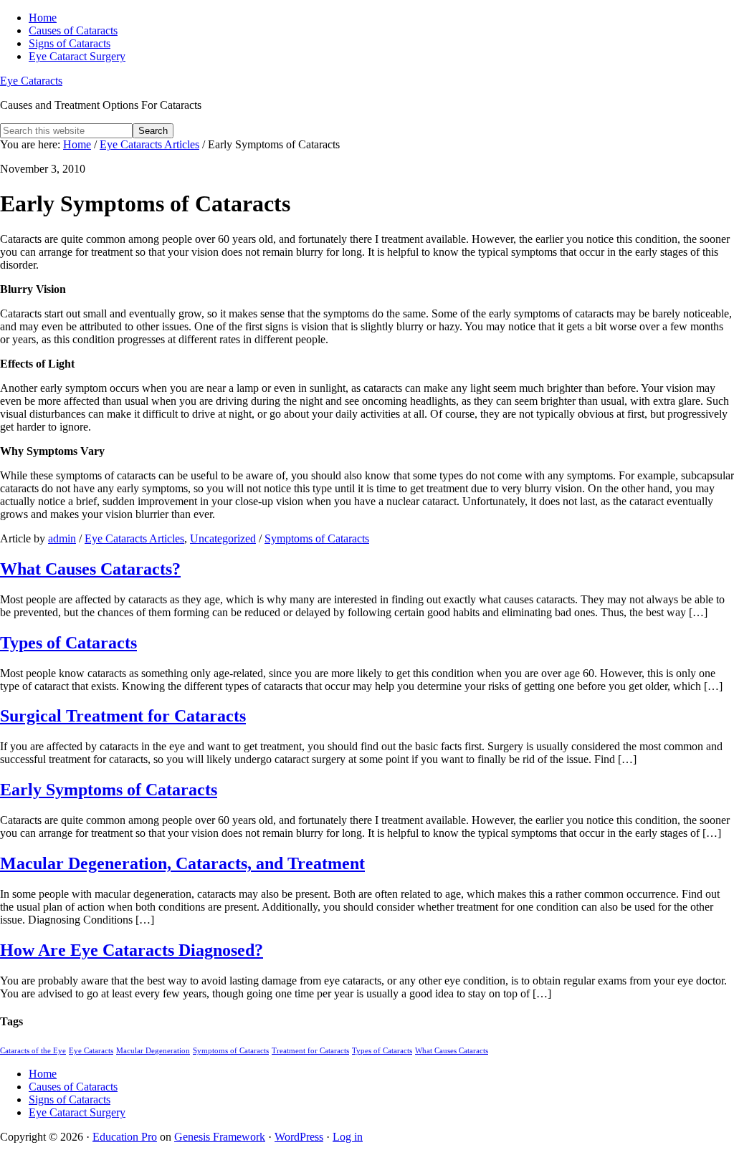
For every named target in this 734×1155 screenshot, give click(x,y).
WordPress (299, 1137)
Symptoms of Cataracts (316, 538)
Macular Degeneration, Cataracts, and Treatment (182, 863)
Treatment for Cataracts (310, 1051)
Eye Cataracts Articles (134, 538)
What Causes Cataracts (451, 1051)
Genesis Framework (219, 1137)
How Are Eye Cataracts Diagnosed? (131, 950)
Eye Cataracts (31, 81)
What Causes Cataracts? (90, 569)
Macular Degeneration (153, 1051)
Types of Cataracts (68, 642)
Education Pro (124, 1137)
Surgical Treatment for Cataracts (123, 715)
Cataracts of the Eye (33, 1051)
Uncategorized (223, 538)
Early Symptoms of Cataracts (108, 789)
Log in (348, 1137)
